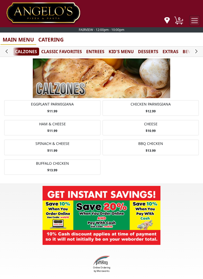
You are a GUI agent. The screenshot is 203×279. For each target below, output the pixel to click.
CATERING (51, 39)
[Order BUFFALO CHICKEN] (52, 167)
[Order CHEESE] (151, 127)
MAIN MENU (18, 39)
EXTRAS (170, 51)
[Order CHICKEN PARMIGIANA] (151, 108)
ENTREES (95, 51)
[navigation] (167, 21)
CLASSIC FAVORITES (61, 51)
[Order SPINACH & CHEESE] (52, 147)
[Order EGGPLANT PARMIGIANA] (52, 108)
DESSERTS (148, 51)
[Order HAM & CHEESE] (52, 127)
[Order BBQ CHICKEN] (151, 147)
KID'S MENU (121, 51)
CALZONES (26, 51)
